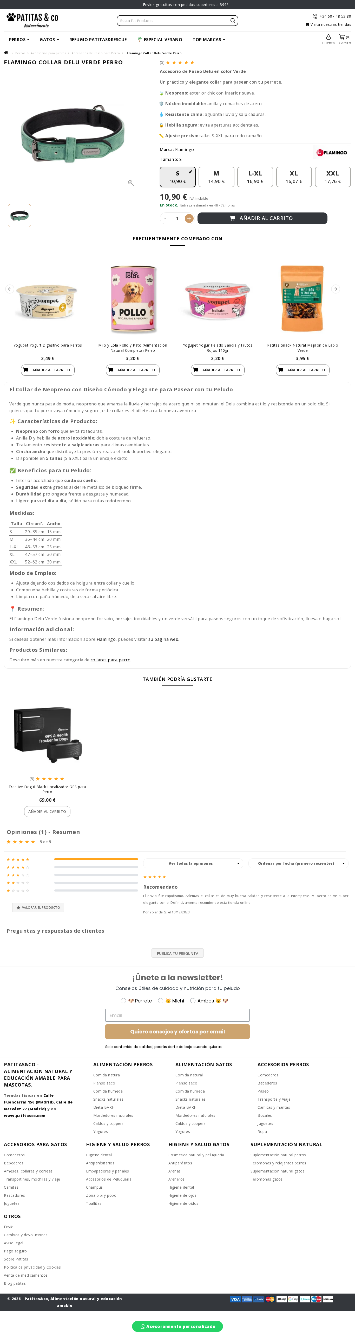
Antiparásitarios (100, 1163)
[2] (174, 62)
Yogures (100, 1131)
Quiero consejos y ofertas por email (177, 1031)
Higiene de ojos (182, 1195)
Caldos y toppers (108, 1123)
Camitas (11, 1187)
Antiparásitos (180, 1163)
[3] (180, 62)
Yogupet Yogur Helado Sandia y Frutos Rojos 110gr (218, 348)
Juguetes (265, 1123)
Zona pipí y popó (101, 1195)
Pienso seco (104, 1083)
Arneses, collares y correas (28, 1171)
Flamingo (184, 149)
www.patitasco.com (25, 1115)
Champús (94, 1187)
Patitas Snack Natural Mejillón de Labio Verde (302, 348)
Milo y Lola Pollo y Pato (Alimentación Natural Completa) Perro (132, 348)
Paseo (263, 1091)
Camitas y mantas (274, 1107)
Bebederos (267, 1083)
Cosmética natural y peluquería (196, 1154)
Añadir (50, 369)
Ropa (262, 1131)
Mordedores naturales (113, 1115)
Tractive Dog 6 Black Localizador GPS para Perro (47, 789)
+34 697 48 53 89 (335, 16)
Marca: (167, 149)
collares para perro (111, 660)
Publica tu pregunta (177, 953)
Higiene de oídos (183, 1203)
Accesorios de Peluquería (109, 1179)
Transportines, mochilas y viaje (32, 1179)
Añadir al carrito (265, 218)
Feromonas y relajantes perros (278, 1163)
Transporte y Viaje (274, 1099)
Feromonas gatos (267, 1179)
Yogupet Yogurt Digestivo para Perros (48, 345)
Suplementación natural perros (278, 1154)
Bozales (265, 1115)
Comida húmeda (108, 1091)
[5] (192, 62)
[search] (232, 20)
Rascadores (14, 1195)
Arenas (174, 1171)
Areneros (176, 1179)
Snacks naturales (108, 1099)
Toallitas (94, 1203)
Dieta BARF (103, 1107)
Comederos (268, 1074)
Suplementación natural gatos (278, 1171)
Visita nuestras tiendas (330, 24)
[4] (186, 62)
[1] (168, 62)
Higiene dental (99, 1154)
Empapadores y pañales (107, 1171)
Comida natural (107, 1074)
